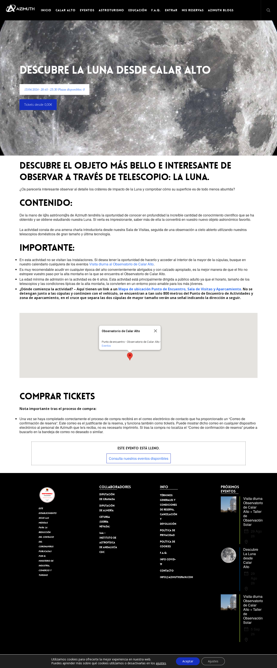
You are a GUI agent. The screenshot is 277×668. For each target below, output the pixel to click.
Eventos (106, 345)
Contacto (167, 570)
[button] (54, 89)
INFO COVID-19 (168, 562)
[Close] (155, 331)
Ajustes (213, 661)
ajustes (161, 663)
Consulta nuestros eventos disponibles (138, 458)
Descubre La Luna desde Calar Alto (250, 558)
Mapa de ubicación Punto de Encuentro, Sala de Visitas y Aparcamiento (179, 289)
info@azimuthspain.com (169, 577)
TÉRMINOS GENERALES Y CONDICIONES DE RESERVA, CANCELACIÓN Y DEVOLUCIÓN (168, 510)
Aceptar (187, 661)
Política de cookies (167, 544)
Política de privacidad (167, 533)
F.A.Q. (163, 553)
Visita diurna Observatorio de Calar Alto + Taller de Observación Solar (253, 511)
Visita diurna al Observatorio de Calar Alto (121, 264)
